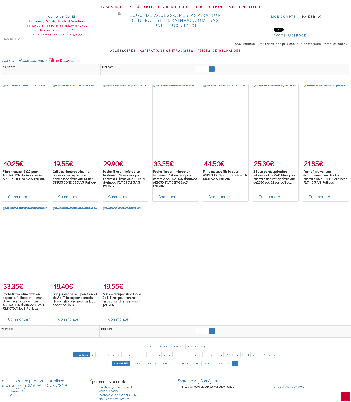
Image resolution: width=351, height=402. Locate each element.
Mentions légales (107, 391)
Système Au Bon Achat (199, 380)
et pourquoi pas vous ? (290, 386)
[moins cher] (198, 69)
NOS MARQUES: (121, 363)
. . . (235, 363)
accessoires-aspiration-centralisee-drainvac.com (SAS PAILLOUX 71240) (34, 383)
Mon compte (282, 16)
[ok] (109, 39)
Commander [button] (19, 196)
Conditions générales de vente (115, 387)
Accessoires (123, 50)
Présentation (18, 391)
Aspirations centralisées (166, 50)
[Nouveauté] (212, 69)
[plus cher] (205, 69)
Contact (15, 395)
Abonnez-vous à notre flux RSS (117, 395)
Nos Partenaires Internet (114, 398)
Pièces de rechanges (219, 50)
